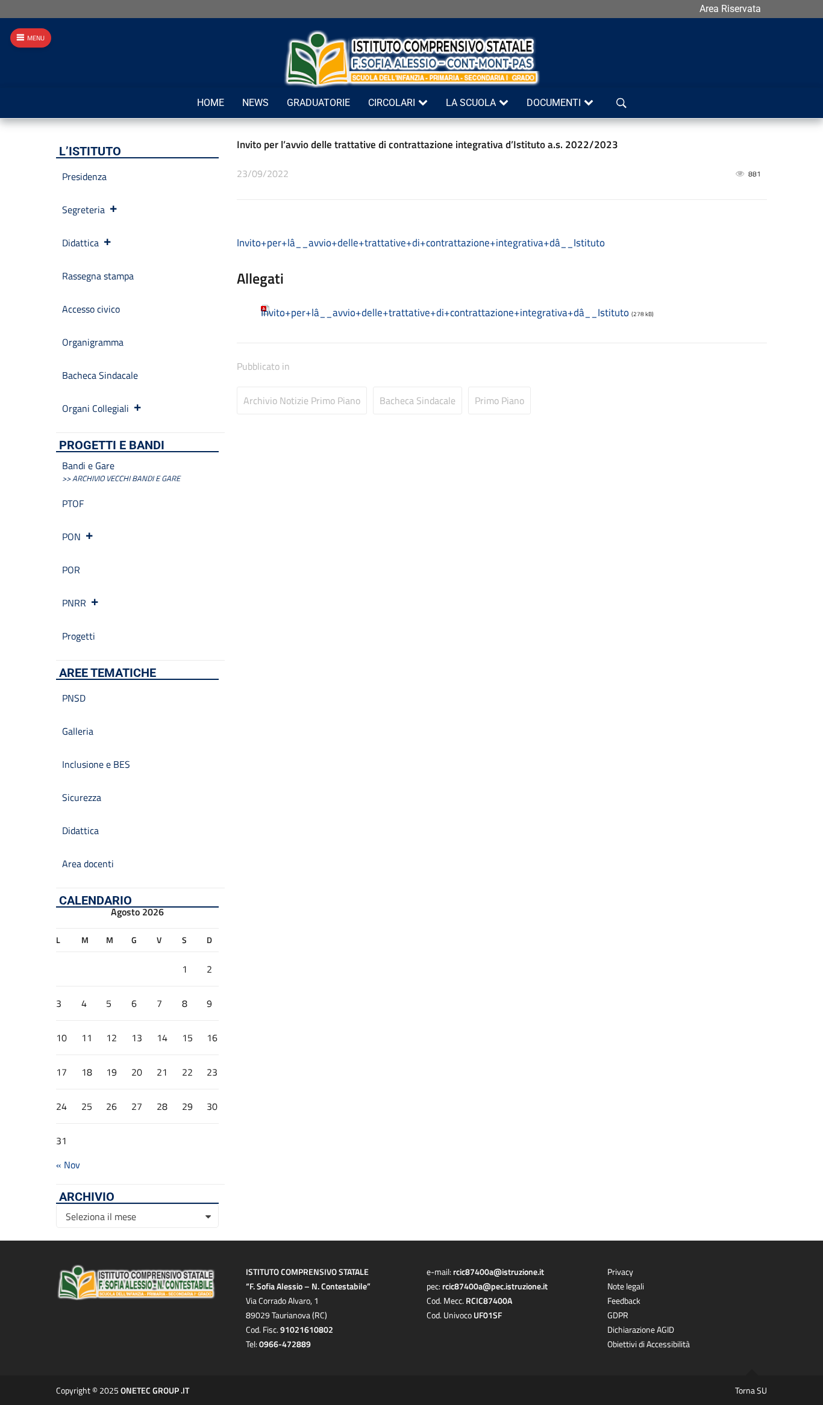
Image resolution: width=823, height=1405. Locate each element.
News (255, 102)
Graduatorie (318, 102)
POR (71, 569)
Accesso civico (91, 309)
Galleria (77, 731)
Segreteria (83, 209)
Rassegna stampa (98, 276)
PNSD (74, 698)
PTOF (73, 503)
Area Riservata (730, 8)
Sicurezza (81, 797)
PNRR (74, 603)
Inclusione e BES (96, 764)
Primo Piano (499, 400)
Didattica (80, 242)
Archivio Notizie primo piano (301, 400)
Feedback (623, 1300)
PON (71, 536)
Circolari (391, 102)
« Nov (68, 1164)
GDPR (617, 1315)
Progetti (78, 636)
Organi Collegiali (95, 408)
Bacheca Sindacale (417, 400)
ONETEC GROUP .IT (154, 1390)
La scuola (471, 102)
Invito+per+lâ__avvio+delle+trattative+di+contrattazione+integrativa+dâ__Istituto (421, 243)
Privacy (620, 1271)
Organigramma (93, 342)
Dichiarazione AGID (640, 1329)
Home (210, 102)
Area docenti (88, 863)
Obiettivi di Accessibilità (648, 1344)
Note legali (625, 1286)
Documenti (554, 102)
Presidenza (84, 176)
